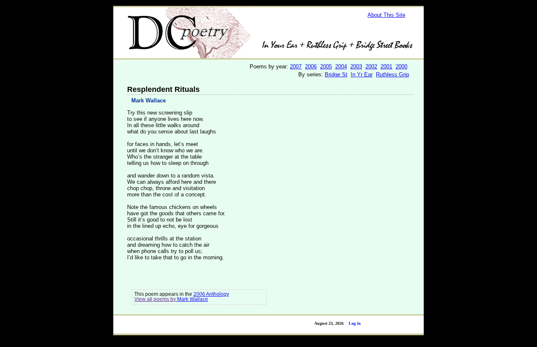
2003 (356, 66)
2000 (401, 66)
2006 (311, 66)
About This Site (386, 15)
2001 (386, 66)
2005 (326, 66)
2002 (371, 66)
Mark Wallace (148, 100)
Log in (355, 323)
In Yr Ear (362, 74)
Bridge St (336, 74)
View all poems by (155, 299)
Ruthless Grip (392, 74)
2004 (341, 66)
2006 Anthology (211, 294)
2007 (296, 66)
